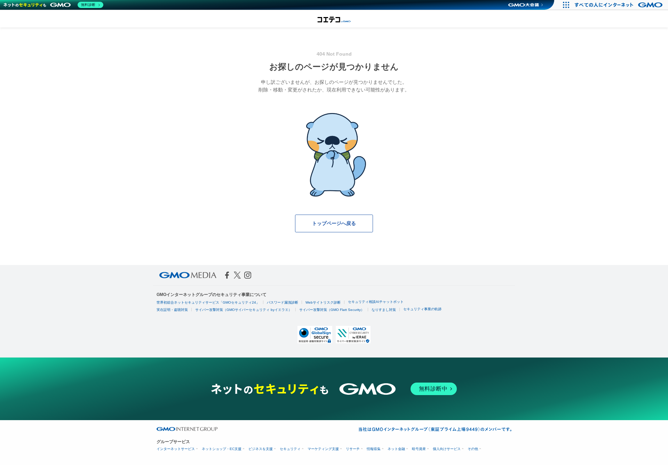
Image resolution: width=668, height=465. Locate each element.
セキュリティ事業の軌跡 (422, 309)
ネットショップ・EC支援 (221, 449)
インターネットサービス (176, 449)
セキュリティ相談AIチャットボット (376, 302)
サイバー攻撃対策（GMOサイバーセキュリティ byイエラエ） (243, 310)
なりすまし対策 (384, 310)
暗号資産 (419, 449)
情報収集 (374, 449)
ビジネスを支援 (260, 449)
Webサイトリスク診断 (323, 302)
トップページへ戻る (334, 223)
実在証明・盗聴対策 (172, 310)
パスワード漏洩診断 (282, 302)
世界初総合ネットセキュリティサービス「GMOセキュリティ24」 (208, 302)
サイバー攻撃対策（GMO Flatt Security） (331, 310)
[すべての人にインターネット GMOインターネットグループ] (619, 5)
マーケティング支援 (323, 449)
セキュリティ (290, 449)
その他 (473, 449)
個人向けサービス (447, 449)
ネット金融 (396, 449)
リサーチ (353, 449)
